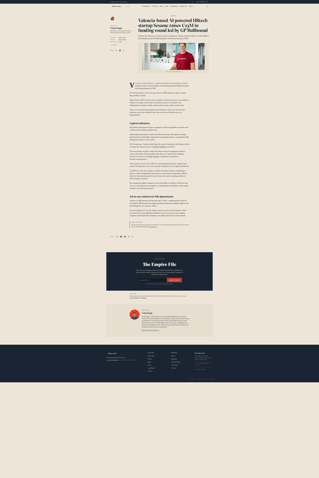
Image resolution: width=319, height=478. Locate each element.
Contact (173, 368)
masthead (143, 298)
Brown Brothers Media (112, 360)
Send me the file (174, 280)
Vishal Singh (116, 28)
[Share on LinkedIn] (120, 50)
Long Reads (174, 6)
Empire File (183, 6)
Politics (155, 6)
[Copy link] (123, 50)
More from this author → (151, 330)
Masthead (174, 359)
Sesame (150, 83)
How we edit (113, 45)
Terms (198, 379)
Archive (150, 371)
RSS (204, 369)
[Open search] (207, 6)
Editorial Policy (175, 362)
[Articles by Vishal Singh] (114, 20)
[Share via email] (128, 236)
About (191, 6)
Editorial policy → (153, 226)
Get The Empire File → (203, 364)
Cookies (204, 379)
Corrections (174, 365)
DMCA (211, 379)
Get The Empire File (202, 1)
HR (140, 201)
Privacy (192, 379)
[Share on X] (116, 50)
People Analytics (153, 156)
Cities (166, 6)
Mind (161, 6)
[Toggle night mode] (192, 2)
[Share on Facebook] (124, 236)
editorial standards (134, 298)
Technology (146, 6)
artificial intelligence (160, 147)
